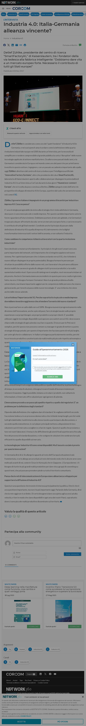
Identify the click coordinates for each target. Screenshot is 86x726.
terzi (60, 367)
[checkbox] (33, 367)
